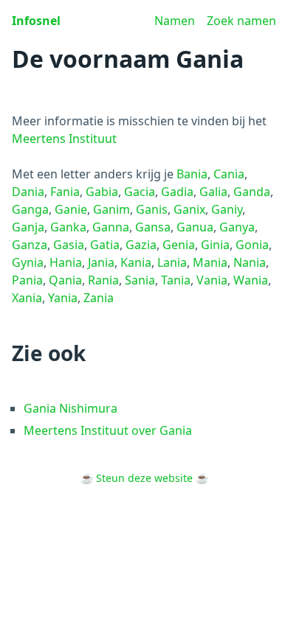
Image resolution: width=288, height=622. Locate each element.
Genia (178, 245)
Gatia (105, 245)
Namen (174, 21)
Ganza (29, 245)
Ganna (110, 227)
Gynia (28, 262)
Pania (27, 280)
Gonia (252, 245)
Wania (250, 280)
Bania (192, 174)
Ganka (68, 227)
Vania (211, 280)
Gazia (141, 245)
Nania (249, 262)
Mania (210, 262)
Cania (228, 174)
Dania (28, 192)
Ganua (194, 227)
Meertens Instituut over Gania (108, 430)
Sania (140, 280)
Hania (65, 262)
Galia (213, 192)
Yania (63, 298)
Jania (101, 262)
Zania (98, 298)
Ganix (189, 209)
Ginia (215, 245)
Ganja (28, 227)
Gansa (153, 227)
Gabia (102, 192)
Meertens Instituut (64, 138)
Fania (65, 192)
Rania (103, 280)
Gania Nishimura (70, 408)
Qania (65, 280)
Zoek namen (241, 21)
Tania (176, 280)
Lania (172, 262)
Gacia (139, 192)
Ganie (71, 209)
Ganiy (226, 209)
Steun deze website (144, 478)
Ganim (111, 209)
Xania (27, 298)
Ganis (152, 209)
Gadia (177, 192)
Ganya (237, 227)
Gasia (68, 245)
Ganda (251, 192)
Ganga (30, 209)
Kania (135, 262)
